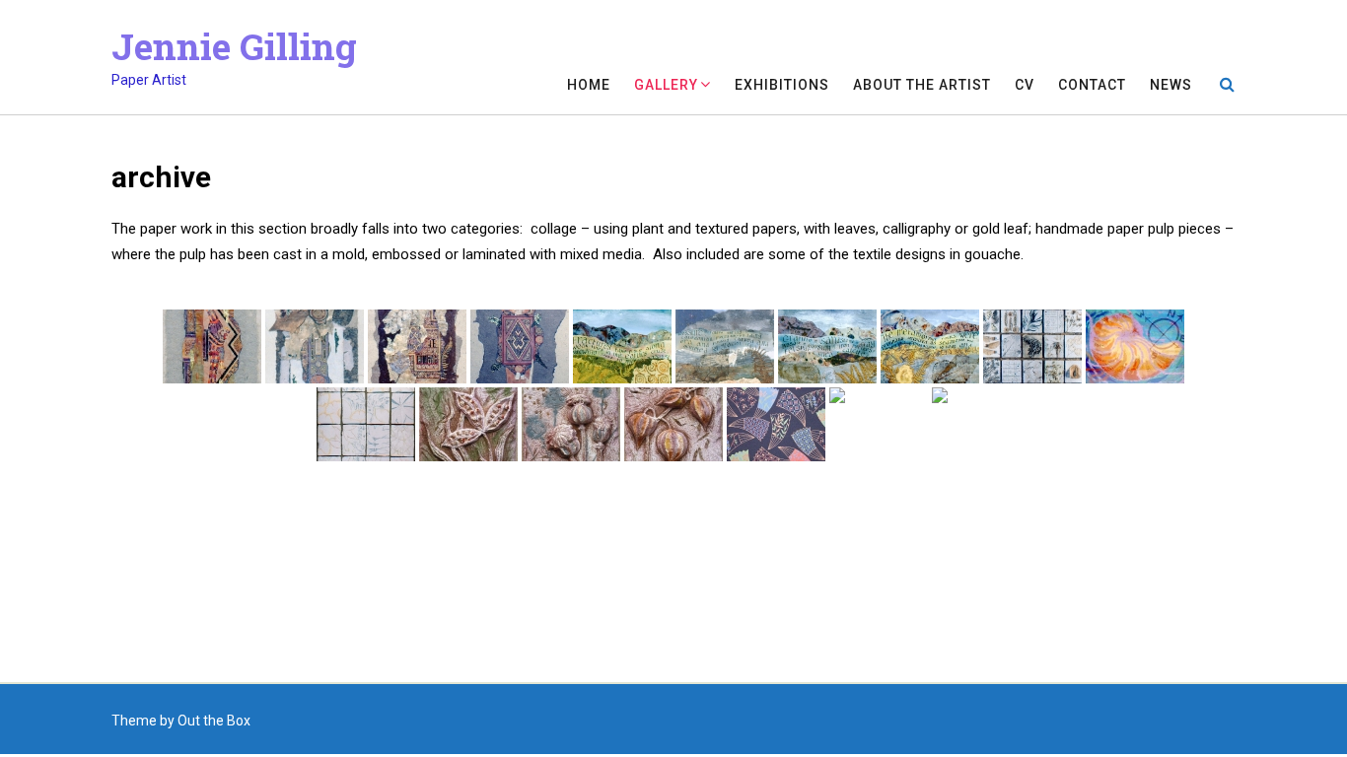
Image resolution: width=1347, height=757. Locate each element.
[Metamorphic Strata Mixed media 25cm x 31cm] (930, 346)
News (1171, 85)
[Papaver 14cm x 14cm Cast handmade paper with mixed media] (571, 424)
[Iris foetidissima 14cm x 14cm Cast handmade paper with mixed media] (468, 424)
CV (1024, 85)
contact (1092, 85)
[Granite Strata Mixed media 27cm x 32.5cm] (827, 346)
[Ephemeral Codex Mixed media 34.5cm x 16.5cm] (314, 346)
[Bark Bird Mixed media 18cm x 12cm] (212, 346)
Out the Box (213, 720)
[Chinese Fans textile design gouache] (776, 424)
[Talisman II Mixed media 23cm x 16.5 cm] (519, 346)
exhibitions (782, 85)
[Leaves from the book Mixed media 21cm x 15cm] (417, 346)
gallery (666, 85)
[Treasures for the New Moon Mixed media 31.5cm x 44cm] (1032, 346)
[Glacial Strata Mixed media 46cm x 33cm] (724, 346)
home (588, 85)
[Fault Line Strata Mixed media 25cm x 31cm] (622, 346)
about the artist (922, 85)
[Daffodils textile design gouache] (878, 424)
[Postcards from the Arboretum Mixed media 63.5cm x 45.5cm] (366, 424)
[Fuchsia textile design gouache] (981, 424)
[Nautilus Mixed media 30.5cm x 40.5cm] (1135, 346)
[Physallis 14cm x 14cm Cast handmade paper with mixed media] (673, 424)
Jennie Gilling (234, 46)
